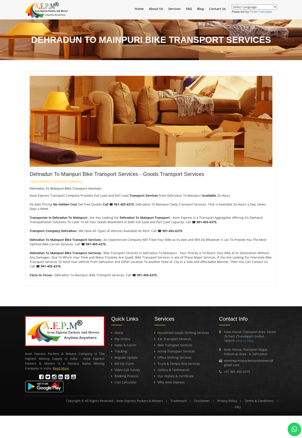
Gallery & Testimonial (173, 370)
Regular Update (126, 357)
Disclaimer (202, 401)
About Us (156, 9)
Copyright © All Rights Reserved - (91, 401)
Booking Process (126, 376)
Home (139, 9)
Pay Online (122, 339)
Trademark (178, 401)
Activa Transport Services (176, 351)
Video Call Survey (127, 370)
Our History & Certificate (176, 376)
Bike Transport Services (175, 345)
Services (174, 9)
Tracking (121, 351)
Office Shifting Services (175, 357)
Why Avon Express (171, 382)
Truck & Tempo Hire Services (179, 364)
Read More (61, 368)
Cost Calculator (126, 382)
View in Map (244, 341)
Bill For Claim (124, 364)
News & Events (125, 345)
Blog (200, 9)
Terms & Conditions (259, 401)
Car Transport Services (174, 339)
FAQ (189, 9)
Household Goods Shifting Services (183, 333)
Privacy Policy (227, 401)
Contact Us (217, 9)
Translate (265, 12)
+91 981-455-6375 (237, 371)
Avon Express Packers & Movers (139, 401)
